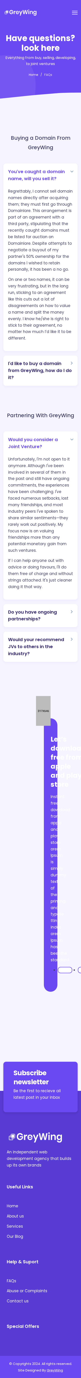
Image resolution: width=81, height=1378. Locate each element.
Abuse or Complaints (27, 1291)
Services (15, 1226)
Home (12, 1206)
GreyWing (55, 1370)
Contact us (18, 1301)
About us (15, 1216)
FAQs (11, 1281)
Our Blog (15, 1236)
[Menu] (75, 13)
